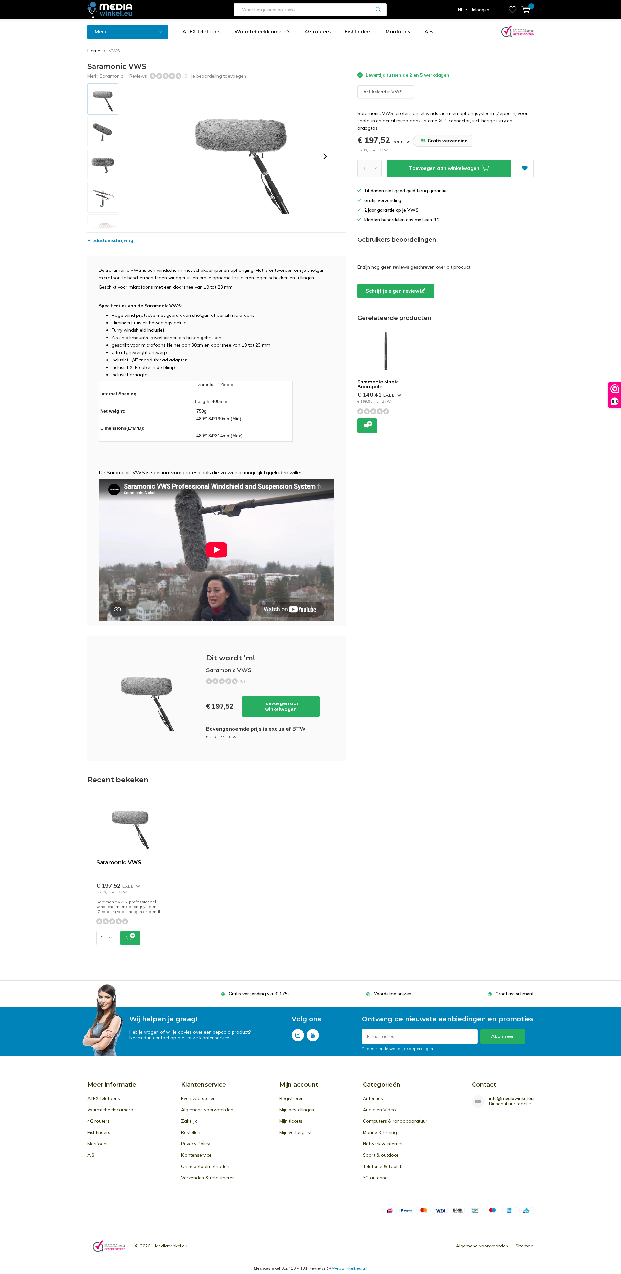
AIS (428, 31)
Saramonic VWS (118, 862)
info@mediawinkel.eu (511, 1098)
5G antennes (376, 1177)
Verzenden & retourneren (208, 1177)
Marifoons (398, 31)
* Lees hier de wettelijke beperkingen (397, 1048)
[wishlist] (512, 9)
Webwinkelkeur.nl (349, 1268)
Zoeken (379, 9)
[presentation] (325, 156)
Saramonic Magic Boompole (378, 384)
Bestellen (190, 1132)
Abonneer (502, 1036)
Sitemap (525, 1246)
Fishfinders (358, 31)
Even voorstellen (198, 1098)
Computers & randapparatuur (395, 1121)
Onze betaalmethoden (205, 1166)
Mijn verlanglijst (295, 1132)
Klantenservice (196, 1155)
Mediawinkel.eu (171, 1246)
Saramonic (111, 76)
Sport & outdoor (380, 1155)
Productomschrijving (110, 240)
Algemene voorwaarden (207, 1110)
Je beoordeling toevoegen (218, 76)
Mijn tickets (290, 1121)
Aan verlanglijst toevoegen (525, 168)
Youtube (313, 1035)
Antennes (373, 1098)
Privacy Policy (195, 1144)
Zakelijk (189, 1121)
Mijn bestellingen (296, 1110)
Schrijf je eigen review (393, 291)
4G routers (318, 31)
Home (93, 51)
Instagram (298, 1035)
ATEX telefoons (201, 31)
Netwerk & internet (383, 1144)
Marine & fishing (380, 1132)
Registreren (291, 1098)
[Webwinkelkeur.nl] (109, 1246)
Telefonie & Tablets (383, 1166)
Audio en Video (379, 1110)
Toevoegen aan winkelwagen (281, 706)
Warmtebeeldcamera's (262, 31)
